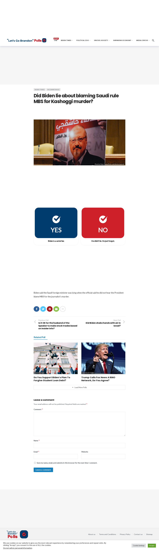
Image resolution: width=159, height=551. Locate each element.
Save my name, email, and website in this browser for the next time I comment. (67, 463)
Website (84, 452)
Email (36, 452)
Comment (38, 409)
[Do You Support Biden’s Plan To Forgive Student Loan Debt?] (56, 358)
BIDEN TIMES (39, 89)
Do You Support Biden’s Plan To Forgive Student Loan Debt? (52, 379)
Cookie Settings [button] (138, 546)
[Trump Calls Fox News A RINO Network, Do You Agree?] (103, 358)
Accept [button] (151, 546)
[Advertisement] (79, 65)
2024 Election (88, 373)
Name (37, 440)
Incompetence (53, 89)
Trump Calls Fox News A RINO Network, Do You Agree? (98, 379)
